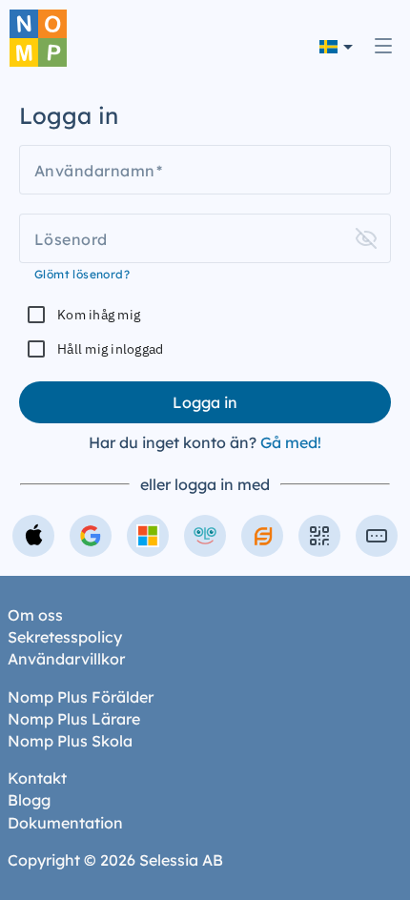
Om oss (35, 614)
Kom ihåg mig (98, 314)
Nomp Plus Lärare (74, 718)
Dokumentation (65, 822)
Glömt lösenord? (82, 274)
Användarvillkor (66, 658)
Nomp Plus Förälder (81, 696)
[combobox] (336, 46)
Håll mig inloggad (110, 349)
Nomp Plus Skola (70, 740)
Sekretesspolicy (65, 636)
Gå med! (290, 442)
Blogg (29, 799)
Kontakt (37, 778)
